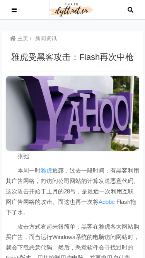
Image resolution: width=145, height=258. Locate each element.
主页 (22, 38)
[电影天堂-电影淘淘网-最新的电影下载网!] (72, 9)
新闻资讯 (46, 38)
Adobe (107, 201)
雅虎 (46, 170)
